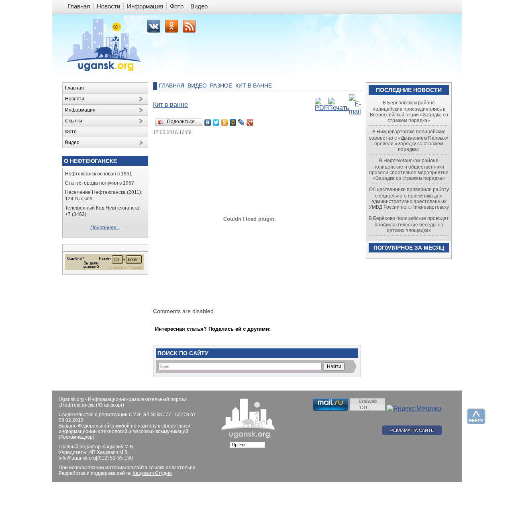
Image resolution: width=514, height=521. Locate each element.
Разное (221, 85)
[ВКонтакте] (208, 122)
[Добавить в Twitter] (162, 337)
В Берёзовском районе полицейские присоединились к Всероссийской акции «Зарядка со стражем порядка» (409, 111)
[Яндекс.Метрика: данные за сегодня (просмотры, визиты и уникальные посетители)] (414, 408)
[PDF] (321, 107)
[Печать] (338, 107)
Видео (197, 85)
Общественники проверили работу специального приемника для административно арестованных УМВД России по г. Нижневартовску (409, 198)
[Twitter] (216, 122)
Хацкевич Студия (152, 473)
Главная (171, 85)
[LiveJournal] (241, 122)
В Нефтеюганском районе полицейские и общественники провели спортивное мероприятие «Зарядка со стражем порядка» (409, 169)
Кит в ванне (170, 104)
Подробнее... (105, 227)
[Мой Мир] (233, 122)
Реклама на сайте (412, 430)
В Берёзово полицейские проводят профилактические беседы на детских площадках (409, 224)
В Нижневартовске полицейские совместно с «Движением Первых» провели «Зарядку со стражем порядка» (409, 140)
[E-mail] (355, 111)
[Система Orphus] (104, 268)
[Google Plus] (250, 122)
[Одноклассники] (224, 122)
